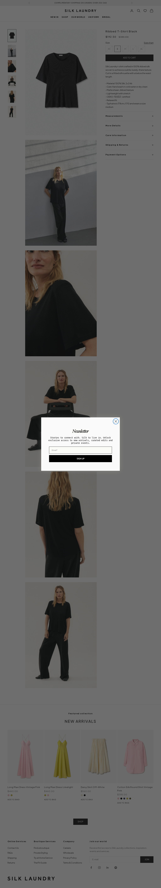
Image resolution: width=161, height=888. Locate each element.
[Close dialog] (116, 421)
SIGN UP (80, 458)
